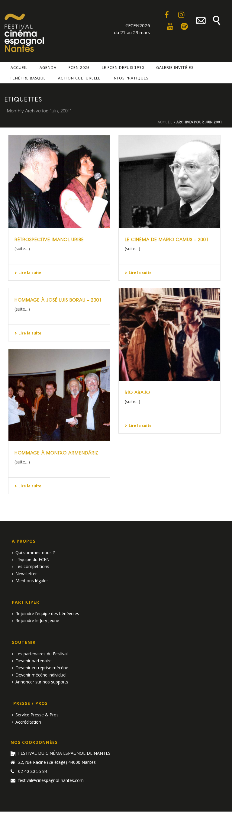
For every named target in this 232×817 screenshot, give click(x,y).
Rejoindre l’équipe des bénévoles (47, 613)
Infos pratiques (130, 78)
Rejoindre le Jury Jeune (37, 620)
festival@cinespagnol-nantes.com (51, 780)
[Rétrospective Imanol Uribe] (59, 181)
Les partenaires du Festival (41, 654)
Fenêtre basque (28, 78)
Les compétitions (32, 566)
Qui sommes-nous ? (35, 552)
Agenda (48, 67)
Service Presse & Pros (37, 715)
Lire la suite (29, 272)
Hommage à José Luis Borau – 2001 (58, 300)
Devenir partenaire (33, 661)
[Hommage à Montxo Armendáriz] (59, 395)
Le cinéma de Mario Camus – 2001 (167, 239)
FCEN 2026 (79, 67)
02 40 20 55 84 (32, 771)
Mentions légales (32, 580)
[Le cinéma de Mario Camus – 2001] (169, 181)
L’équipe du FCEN (32, 559)
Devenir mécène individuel (40, 675)
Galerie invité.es (174, 67)
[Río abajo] (169, 334)
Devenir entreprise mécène (41, 667)
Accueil (19, 67)
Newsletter (26, 573)
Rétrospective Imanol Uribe (49, 239)
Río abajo (137, 392)
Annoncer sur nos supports (41, 682)
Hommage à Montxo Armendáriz (56, 453)
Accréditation (28, 722)
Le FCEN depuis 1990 (123, 67)
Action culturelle (79, 78)
